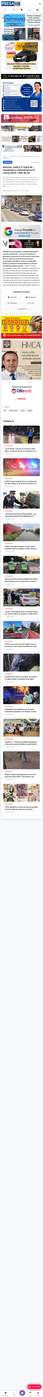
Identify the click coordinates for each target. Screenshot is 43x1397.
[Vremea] (30, 10)
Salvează (36, 162)
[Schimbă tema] (38, 10)
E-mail (32, 303)
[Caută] (5, 10)
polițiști (30, 410)
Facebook (13, 297)
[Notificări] (13, 10)
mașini (22, 410)
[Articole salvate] (21, 10)
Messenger (32, 297)
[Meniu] (40, 4)
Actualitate (12, 156)
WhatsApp (13, 303)
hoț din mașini (13, 410)
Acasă (4, 156)
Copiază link (23, 309)
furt (5, 410)
